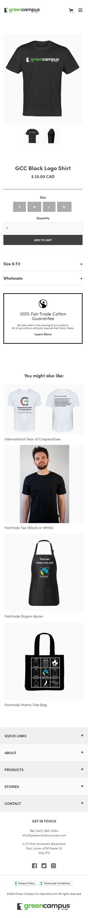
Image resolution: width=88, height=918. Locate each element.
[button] (71, 10)
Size (43, 197)
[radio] (19, 207)
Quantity (43, 218)
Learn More (43, 334)
